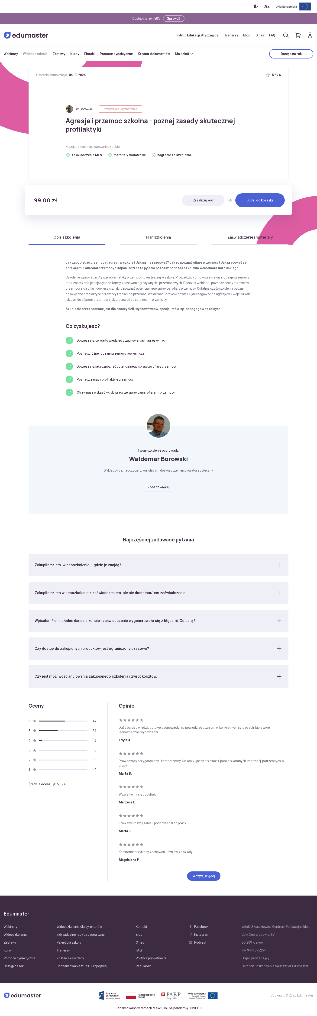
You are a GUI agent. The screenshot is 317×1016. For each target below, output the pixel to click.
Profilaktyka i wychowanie (120, 109)
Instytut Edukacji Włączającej (197, 35)
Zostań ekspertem (70, 958)
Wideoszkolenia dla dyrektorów (79, 927)
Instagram (201, 934)
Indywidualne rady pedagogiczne (81, 934)
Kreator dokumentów (154, 54)
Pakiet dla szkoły (69, 942)
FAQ (272, 35)
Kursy (74, 54)
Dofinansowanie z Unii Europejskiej (82, 966)
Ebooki (89, 54)
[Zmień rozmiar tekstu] (266, 6)
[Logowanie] (310, 35)
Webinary (11, 54)
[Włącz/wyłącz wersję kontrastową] (256, 6)
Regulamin (144, 966)
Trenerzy (231, 35)
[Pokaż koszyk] (298, 35)
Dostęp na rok (291, 54)
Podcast (200, 942)
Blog (246, 35)
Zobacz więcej (159, 487)
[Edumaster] (26, 35)
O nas (260, 35)
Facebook (201, 927)
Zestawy (59, 54)
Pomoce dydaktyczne (116, 54)
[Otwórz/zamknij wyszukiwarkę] (286, 35)
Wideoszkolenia (35, 54)
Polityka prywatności (151, 958)
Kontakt (141, 927)
